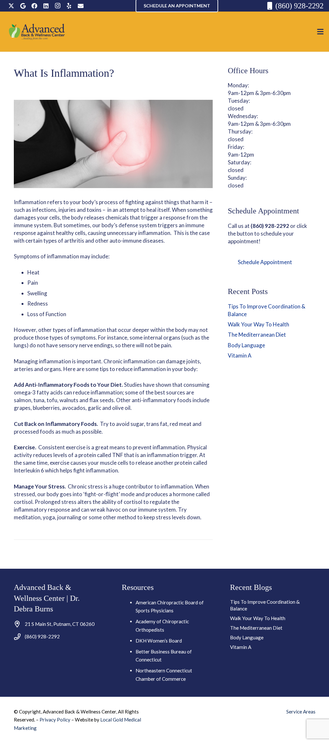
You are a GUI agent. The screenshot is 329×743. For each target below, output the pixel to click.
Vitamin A (240, 355)
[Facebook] (34, 6)
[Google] (23, 6)
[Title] (80, 6)
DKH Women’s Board (159, 641)
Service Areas (301, 711)
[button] (320, 32)
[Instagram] (57, 6)
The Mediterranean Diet (257, 334)
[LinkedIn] (46, 6)
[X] (11, 6)
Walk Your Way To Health (258, 324)
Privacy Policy (55, 719)
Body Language (246, 345)
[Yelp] (69, 6)
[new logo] (37, 32)
